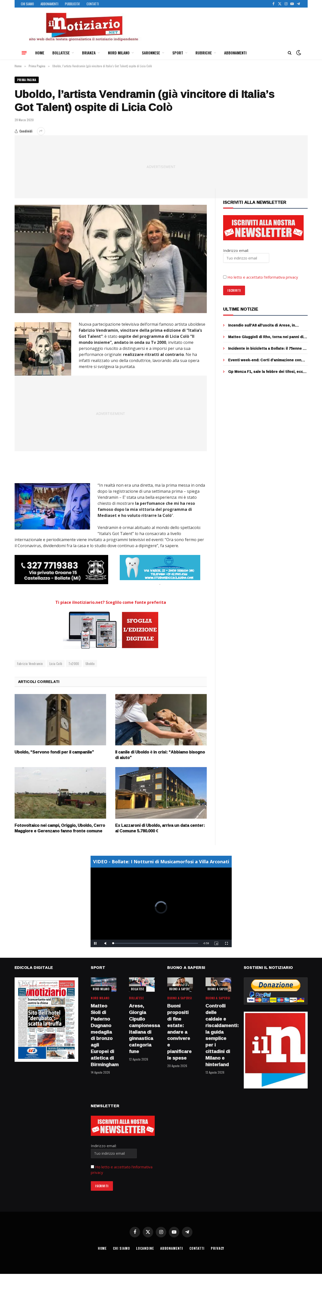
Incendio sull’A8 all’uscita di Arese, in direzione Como (261, 325)
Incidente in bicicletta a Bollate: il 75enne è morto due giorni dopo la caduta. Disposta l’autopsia (266, 348)
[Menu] (24, 52)
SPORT (177, 52)
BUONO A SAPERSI (180, 989)
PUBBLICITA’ (72, 3)
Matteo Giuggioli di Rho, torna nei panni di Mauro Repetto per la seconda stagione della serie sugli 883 (265, 336)
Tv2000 (73, 663)
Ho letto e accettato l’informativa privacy (262, 277)
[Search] (290, 52)
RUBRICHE (203, 52)
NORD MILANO (119, 52)
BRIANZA (89, 52)
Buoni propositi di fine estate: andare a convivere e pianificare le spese (179, 1032)
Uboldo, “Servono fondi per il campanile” (54, 752)
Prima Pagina (26, 80)
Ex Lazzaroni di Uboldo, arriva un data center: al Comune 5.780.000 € (160, 828)
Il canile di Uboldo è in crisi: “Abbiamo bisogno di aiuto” (160, 755)
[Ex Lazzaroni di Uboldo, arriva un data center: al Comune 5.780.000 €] (161, 793)
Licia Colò (55, 663)
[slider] (155, 943)
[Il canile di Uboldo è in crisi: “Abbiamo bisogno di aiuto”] (161, 720)
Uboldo (90, 663)
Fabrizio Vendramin (30, 663)
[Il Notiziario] (83, 27)
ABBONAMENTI (49, 3)
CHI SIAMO (27, 3)
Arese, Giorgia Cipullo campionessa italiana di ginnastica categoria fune (142, 1029)
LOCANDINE (145, 1248)
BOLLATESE (61, 52)
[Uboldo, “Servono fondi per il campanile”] (60, 720)
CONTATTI (93, 3)
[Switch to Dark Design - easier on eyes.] (298, 52)
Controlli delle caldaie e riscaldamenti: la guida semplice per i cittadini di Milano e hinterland (218, 1035)
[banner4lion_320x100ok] (61, 569)
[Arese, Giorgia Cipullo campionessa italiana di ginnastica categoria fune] (142, 984)
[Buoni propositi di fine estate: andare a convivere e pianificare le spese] (180, 984)
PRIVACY (217, 1248)
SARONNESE (151, 52)
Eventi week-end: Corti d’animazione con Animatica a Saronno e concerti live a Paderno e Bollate (264, 359)
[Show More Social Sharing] (41, 131)
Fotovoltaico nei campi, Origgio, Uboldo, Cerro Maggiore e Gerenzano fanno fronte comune (60, 828)
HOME (39, 52)
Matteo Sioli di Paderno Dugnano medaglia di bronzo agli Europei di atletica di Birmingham (103, 1035)
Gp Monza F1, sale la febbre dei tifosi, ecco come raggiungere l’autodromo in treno (266, 371)
